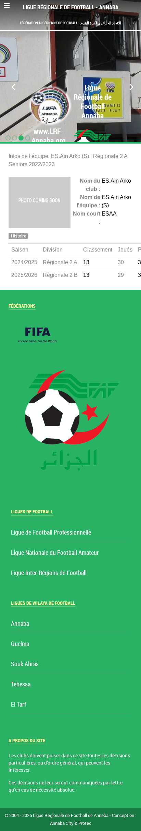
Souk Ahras (25, 664)
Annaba (20, 623)
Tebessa (20, 684)
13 (86, 262)
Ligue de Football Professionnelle (51, 532)
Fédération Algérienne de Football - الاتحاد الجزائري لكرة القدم (70, 23)
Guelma (20, 644)
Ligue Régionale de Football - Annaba (70, 7)
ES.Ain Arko (116, 181)
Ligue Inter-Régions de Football (49, 573)
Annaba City (62, 823)
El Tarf (18, 704)
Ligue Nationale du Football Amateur (55, 553)
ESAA (109, 214)
